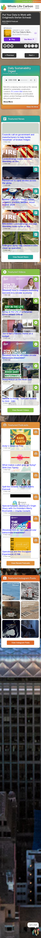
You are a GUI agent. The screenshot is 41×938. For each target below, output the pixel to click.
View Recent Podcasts (20, 563)
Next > (31, 55)
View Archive (32, 107)
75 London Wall (16, 91)
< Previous (9, 55)
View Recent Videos (20, 410)
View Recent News (20, 257)
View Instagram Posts (20, 643)
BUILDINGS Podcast (10, 21)
